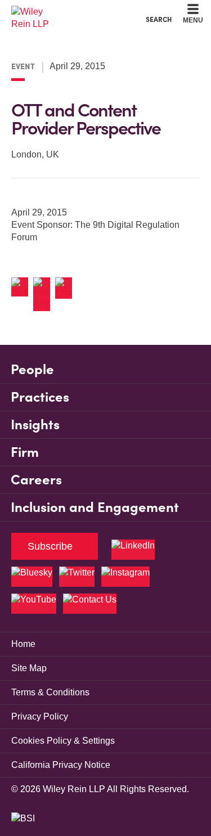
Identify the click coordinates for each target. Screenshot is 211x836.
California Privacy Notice (60, 765)
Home (23, 644)
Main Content (70, 11)
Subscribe (50, 546)
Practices (40, 397)
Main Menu (75, 11)
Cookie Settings (65, 11)
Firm (25, 452)
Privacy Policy (39, 716)
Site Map (29, 668)
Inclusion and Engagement (95, 507)
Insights (35, 424)
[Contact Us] (89, 604)
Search (159, 19)
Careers (36, 479)
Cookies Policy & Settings (63, 740)
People (32, 369)
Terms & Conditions (50, 692)
